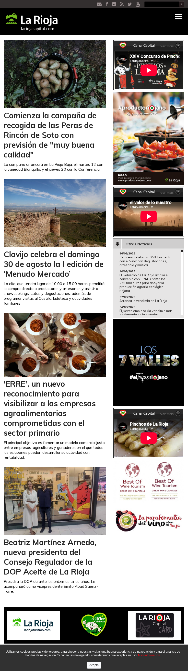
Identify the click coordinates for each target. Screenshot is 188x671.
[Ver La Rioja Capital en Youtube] (138, 4)
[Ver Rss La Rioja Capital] (122, 4)
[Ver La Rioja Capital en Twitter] (130, 4)
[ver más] (178, 45)
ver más (167, 46)
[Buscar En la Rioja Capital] (181, 4)
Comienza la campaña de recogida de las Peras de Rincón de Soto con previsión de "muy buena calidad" (50, 134)
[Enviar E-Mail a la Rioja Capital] (100, 4)
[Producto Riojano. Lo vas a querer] (148, 138)
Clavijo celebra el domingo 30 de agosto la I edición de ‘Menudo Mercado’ (54, 264)
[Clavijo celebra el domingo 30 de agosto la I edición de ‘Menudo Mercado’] (55, 213)
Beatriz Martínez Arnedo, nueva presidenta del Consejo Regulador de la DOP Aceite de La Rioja (50, 556)
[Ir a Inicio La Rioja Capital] (29, 22)
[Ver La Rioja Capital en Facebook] (107, 4)
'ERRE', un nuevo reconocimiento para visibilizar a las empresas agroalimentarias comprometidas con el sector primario (50, 408)
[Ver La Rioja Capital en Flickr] (114, 4)
